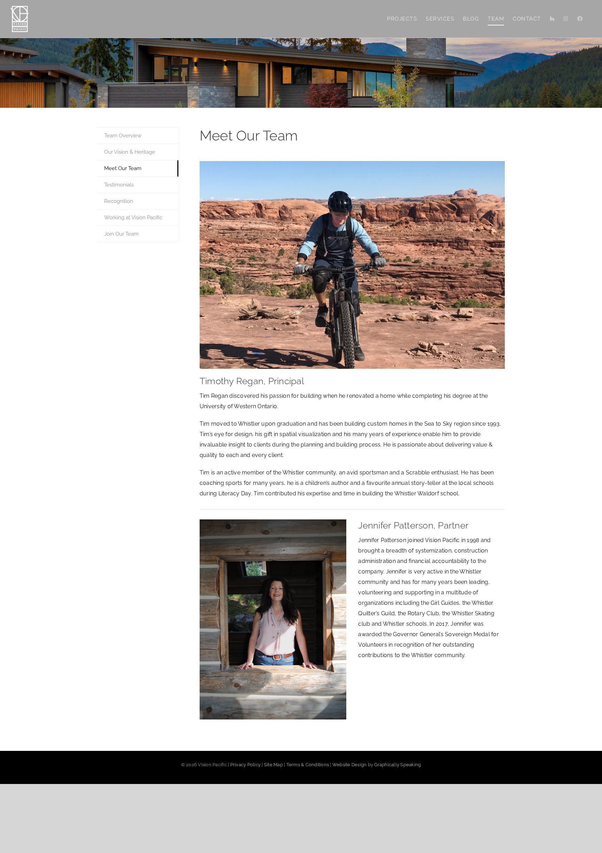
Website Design (349, 764)
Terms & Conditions (307, 764)
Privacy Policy (245, 764)
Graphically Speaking (397, 764)
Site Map (273, 764)
